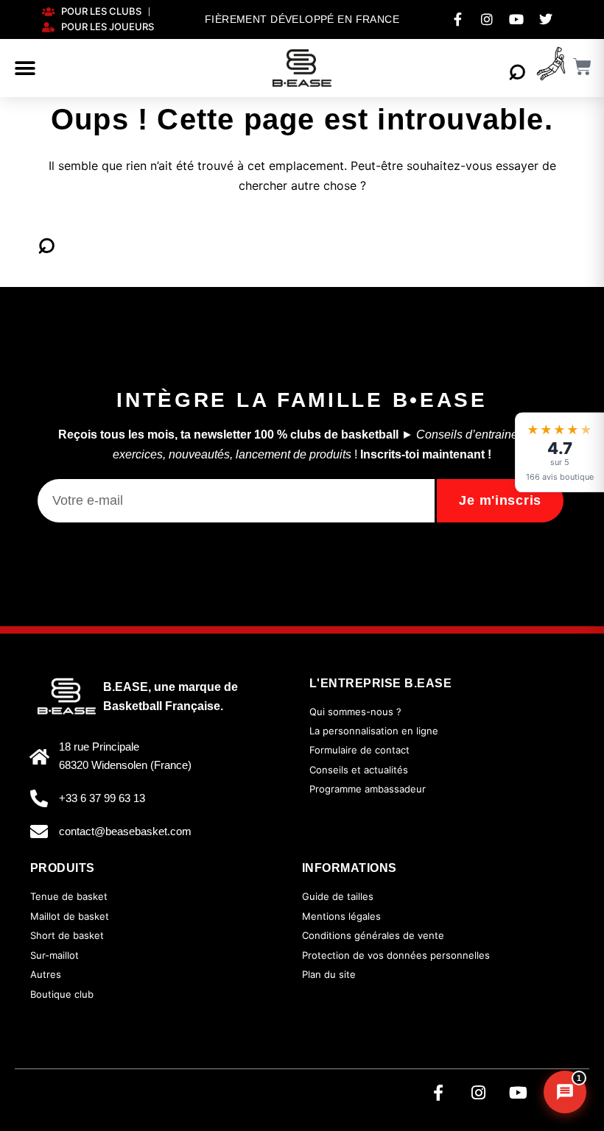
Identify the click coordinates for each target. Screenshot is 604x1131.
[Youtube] (518, 1093)
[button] (25, 68)
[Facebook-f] (438, 1093)
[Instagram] (478, 1093)
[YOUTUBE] (516, 19)
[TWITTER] (546, 19)
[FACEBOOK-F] (457, 19)
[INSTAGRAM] (487, 19)
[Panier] (582, 66)
